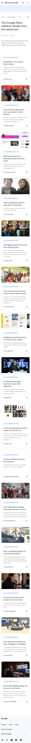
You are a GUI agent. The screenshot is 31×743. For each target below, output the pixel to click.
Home (3, 17)
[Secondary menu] (28, 3)
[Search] (23, 3)
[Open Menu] (2, 3)
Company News (11, 17)
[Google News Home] (11, 3)
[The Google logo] (4, 719)
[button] (28, 17)
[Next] (21, 17)
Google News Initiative (10, 57)
